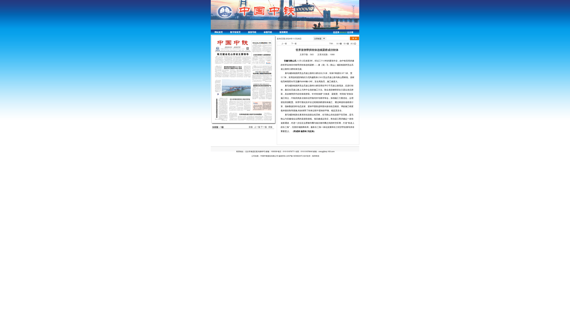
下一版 (264, 126)
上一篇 (284, 43)
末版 (270, 126)
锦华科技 (315, 156)
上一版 (257, 126)
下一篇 (294, 43)
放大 (338, 43)
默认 (352, 43)
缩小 (345, 43)
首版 (251, 126)
